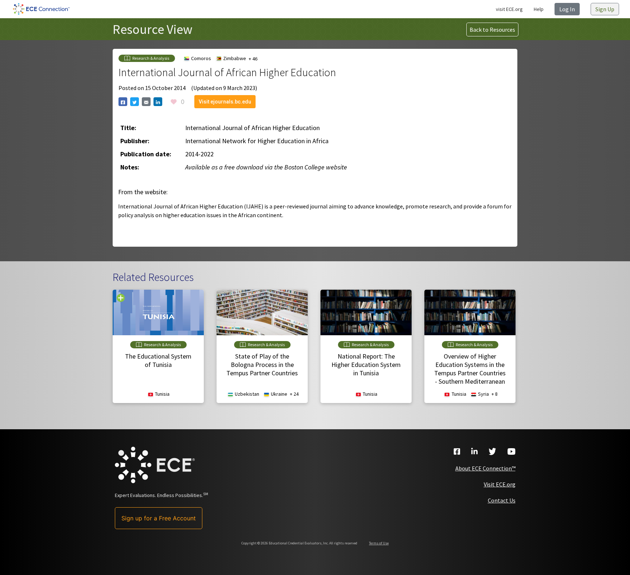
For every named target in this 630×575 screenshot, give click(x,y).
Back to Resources (492, 29)
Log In (567, 9)
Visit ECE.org (500, 484)
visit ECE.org (509, 9)
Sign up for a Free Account (158, 518)
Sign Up (604, 9)
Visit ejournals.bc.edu (225, 102)
